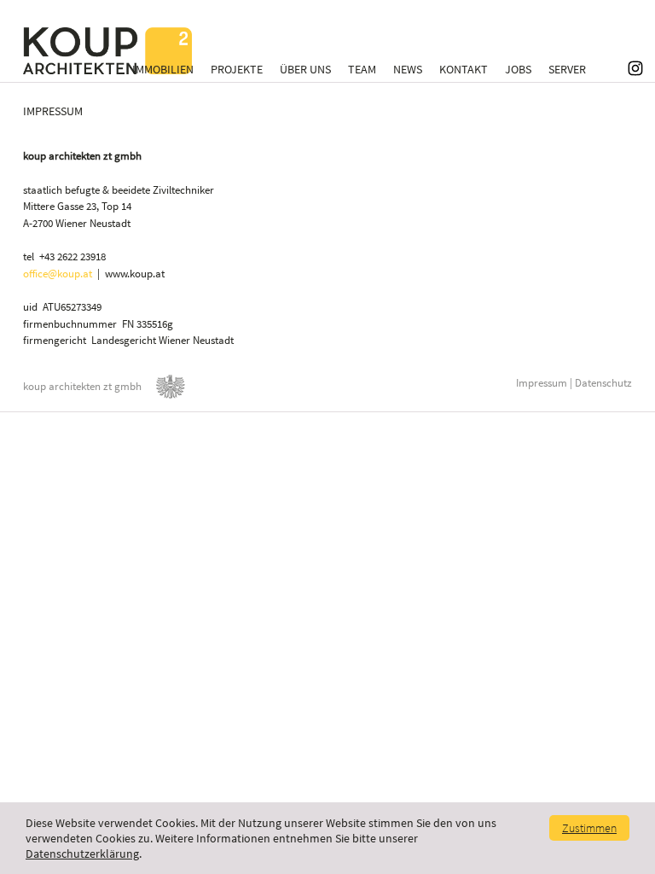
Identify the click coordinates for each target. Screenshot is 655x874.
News (407, 69)
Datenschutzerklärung (82, 853)
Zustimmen (589, 828)
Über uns (305, 69)
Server (567, 69)
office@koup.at (57, 273)
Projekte (237, 69)
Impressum (541, 383)
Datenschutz (603, 383)
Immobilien (163, 69)
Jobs (518, 69)
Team (362, 69)
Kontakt (463, 69)
